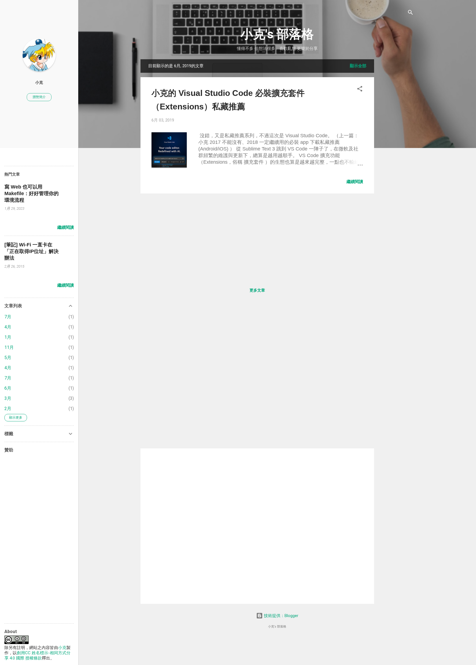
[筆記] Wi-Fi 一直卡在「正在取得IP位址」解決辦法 (31, 251)
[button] (359, 89)
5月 (7, 357)
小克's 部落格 (277, 34)
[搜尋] (410, 13)
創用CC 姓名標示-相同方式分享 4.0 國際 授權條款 (37, 655)
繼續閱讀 (355, 181)
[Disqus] (257, 375)
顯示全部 (358, 65)
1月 (7, 337)
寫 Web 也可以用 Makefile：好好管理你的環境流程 (31, 193)
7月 (7, 316)
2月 (7, 408)
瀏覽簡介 (39, 97)
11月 (9, 347)
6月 (7, 388)
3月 (7, 398)
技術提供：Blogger (280, 615)
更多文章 (257, 290)
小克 (39, 82)
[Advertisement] (396, 142)
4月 (7, 327)
